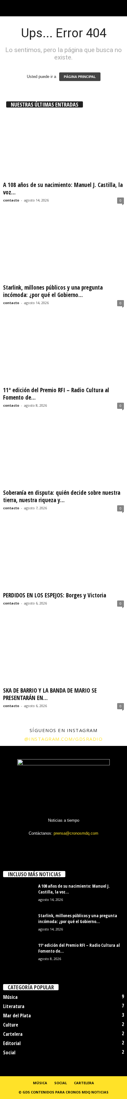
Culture (10, 1024)
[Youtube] (89, 845)
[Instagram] (51, 845)
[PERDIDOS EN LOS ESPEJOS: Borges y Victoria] (63, 557)
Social (9, 1052)
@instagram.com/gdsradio (63, 739)
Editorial (12, 1043)
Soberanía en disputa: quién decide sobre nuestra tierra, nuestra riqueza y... (61, 496)
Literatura (13, 1006)
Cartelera (13, 1034)
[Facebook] (39, 845)
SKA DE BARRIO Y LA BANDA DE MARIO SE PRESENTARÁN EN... (50, 694)
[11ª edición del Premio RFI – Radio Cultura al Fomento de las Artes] (63, 352)
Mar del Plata (17, 1015)
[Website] (77, 845)
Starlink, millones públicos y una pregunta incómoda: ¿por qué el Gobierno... (53, 291)
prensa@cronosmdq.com (76, 833)
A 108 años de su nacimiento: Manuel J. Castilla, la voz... (63, 188)
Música (10, 997)
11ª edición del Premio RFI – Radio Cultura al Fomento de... (56, 393)
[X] (64, 845)
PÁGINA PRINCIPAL (80, 77)
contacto (11, 200)
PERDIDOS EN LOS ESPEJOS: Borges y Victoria (54, 595)
